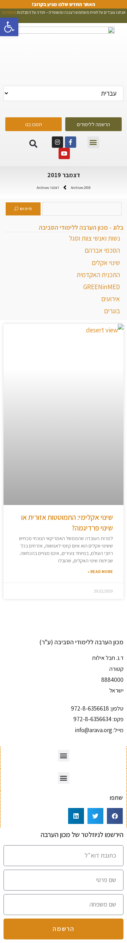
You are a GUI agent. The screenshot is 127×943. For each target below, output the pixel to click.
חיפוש (26, 208)
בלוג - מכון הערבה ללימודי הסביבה (81, 227)
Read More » (100, 571)
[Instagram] (57, 142)
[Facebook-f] (70, 142)
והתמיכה (9, 12)
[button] (93, 142)
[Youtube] (64, 153)
